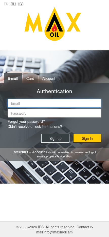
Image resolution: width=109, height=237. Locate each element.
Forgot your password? (26, 121)
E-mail (13, 78)
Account (48, 78)
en (6, 3)
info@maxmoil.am (58, 231)
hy (20, 3)
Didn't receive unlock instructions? (35, 126)
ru (13, 3)
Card (30, 78)
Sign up (55, 138)
